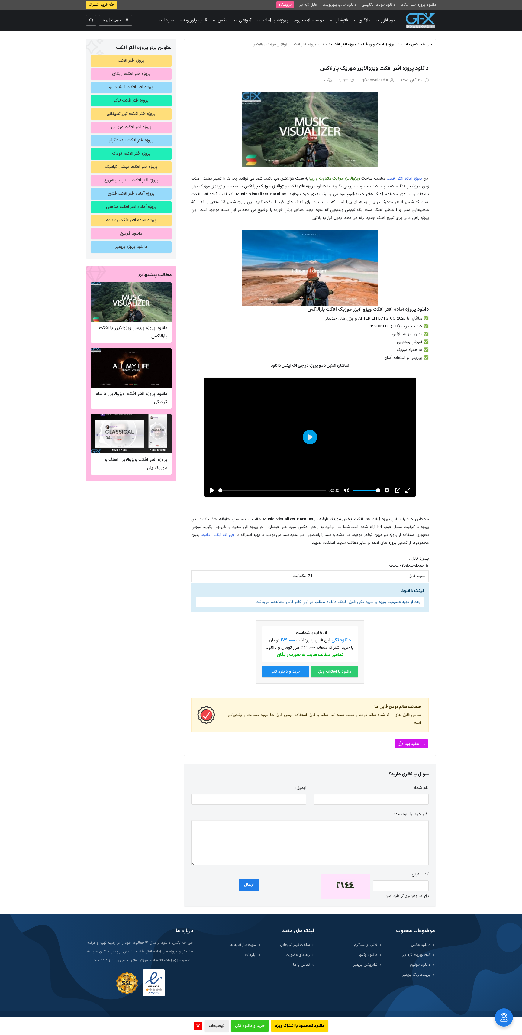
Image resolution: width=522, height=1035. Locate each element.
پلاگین (364, 20)
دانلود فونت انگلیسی (378, 5)
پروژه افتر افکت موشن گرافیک (131, 167)
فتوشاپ (341, 20)
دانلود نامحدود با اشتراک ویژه (299, 1026)
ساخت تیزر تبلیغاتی (295, 945)
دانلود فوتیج (131, 233)
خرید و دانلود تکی (285, 672)
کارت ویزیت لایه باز (416, 955)
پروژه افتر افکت (343, 44)
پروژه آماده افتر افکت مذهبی (131, 207)
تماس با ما (301, 965)
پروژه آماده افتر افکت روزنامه (131, 220)
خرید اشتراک (99, 5)
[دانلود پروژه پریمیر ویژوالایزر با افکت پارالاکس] (131, 302)
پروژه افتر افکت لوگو (131, 100)
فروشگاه (285, 5)
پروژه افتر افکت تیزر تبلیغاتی (131, 114)
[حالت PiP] (397, 490)
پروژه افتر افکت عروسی (131, 127)
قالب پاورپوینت (193, 20)
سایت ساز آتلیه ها (243, 945)
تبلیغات (250, 955)
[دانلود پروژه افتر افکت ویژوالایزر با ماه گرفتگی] (131, 368)
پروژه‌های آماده (275, 20)
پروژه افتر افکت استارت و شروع (131, 180)
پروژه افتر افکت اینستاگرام (131, 140)
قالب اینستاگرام (365, 945)
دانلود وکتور (368, 955)
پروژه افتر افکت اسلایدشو (131, 87)
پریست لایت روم (309, 20)
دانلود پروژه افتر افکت (418, 5)
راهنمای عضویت (298, 955)
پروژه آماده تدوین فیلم (378, 44)
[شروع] (212, 490)
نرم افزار (388, 20)
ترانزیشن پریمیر (365, 965)
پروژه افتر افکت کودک (131, 154)
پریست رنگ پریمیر (416, 975)
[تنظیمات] (387, 490)
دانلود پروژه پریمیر (131, 247)
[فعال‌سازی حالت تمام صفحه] (408, 490)
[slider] (272, 490)
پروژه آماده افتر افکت (404, 179)
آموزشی (245, 20)
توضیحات (216, 1026)
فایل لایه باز (308, 5)
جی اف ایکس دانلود (416, 44)
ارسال (249, 884)
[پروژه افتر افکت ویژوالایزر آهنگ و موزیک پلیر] (131, 433)
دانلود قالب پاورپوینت (339, 5)
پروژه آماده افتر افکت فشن (131, 193)
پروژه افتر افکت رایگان (131, 74)
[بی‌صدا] (346, 490)
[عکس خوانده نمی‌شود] (345, 887)
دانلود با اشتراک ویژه (334, 672)
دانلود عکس (420, 945)
